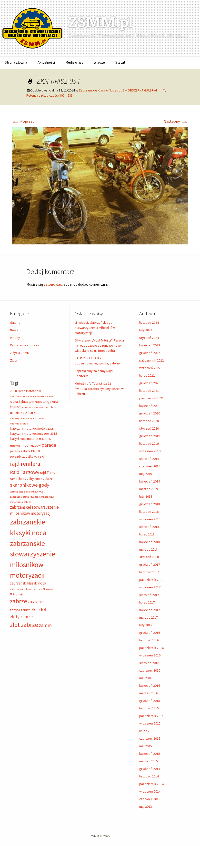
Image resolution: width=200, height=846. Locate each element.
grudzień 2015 (149, 700)
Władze (99, 62)
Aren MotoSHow (38, 401)
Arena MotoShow (29, 391)
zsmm (45, 625)
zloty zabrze (21, 616)
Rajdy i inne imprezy (24, 345)
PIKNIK (35, 451)
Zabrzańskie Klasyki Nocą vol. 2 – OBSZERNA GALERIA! (118, 90)
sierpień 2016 (149, 663)
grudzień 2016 (149, 632)
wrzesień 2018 (149, 519)
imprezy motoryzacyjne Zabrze (27, 418)
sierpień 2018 (149, 526)
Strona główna (16, 62)
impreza (15, 407)
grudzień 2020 (149, 413)
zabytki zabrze (20, 610)
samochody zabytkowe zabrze (31, 479)
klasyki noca (18, 439)
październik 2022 (151, 360)
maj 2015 (145, 746)
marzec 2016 (148, 693)
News (14, 330)
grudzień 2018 (149, 504)
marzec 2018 (148, 549)
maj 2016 (145, 678)
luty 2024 (145, 330)
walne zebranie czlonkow (24, 491)
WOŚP (42, 491)
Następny (176, 121)
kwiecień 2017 (149, 610)
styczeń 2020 (149, 428)
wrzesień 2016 (149, 655)
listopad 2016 (149, 640)
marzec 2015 (148, 761)
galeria (52, 401)
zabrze (18, 601)
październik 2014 (151, 784)
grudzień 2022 (149, 353)
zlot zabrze (24, 625)
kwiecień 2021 (149, 405)
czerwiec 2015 (149, 738)
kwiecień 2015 (149, 753)
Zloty (14, 360)
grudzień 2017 (149, 564)
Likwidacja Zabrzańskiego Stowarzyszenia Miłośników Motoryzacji (95, 327)
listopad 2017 (149, 572)
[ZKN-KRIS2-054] (100, 185)
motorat (32, 439)
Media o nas (74, 62)
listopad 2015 (149, 708)
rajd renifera (25, 463)
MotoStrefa (45, 439)
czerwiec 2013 (149, 799)
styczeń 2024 (149, 337)
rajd (41, 456)
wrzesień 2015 (149, 723)
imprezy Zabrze (19, 423)
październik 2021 (151, 398)
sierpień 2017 (149, 595)
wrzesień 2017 (149, 587)
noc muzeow (32, 445)
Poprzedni (25, 121)
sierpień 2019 (149, 458)
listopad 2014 (149, 776)
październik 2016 (151, 647)
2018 (13, 391)
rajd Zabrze (49, 472)
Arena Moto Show (19, 396)
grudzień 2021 (149, 383)
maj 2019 (145, 474)
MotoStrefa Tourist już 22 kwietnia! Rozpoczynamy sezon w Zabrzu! (99, 388)
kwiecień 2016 (149, 685)
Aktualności (46, 62)
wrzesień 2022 (149, 368)
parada (48, 445)
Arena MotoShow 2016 (41, 396)
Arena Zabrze (19, 402)
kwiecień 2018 (149, 542)
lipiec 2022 (147, 375)
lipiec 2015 (147, 731)
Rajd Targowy (24, 472)
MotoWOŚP (16, 445)
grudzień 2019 (149, 436)
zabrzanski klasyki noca (28, 583)
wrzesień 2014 (149, 791)
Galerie (15, 322)
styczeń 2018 (149, 557)
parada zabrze (20, 451)
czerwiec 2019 (149, 466)
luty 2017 (145, 625)
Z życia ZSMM (20, 353)
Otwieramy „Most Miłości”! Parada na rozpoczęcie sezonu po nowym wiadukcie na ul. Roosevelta (99, 345)
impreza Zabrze (24, 412)
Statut (120, 62)
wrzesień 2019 (149, 451)
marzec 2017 (148, 617)
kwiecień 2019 (149, 481)
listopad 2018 (149, 511)
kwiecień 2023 (149, 345)
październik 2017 (151, 579)
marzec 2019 (148, 489)
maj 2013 (145, 806)
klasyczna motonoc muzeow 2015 (33, 434)
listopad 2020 (149, 421)
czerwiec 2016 (149, 670)
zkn (34, 609)
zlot (42, 609)
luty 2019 (145, 496)
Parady (15, 337)
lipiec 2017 (147, 602)
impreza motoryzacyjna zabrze (39, 407)
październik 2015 (151, 716)
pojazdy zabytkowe (24, 456)
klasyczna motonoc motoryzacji (32, 428)
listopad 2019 (149, 443)
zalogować (53, 284)
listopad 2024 (149, 322)
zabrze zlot (36, 602)
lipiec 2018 (147, 534)
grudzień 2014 (149, 768)
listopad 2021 (149, 390)
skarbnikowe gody (29, 485)
